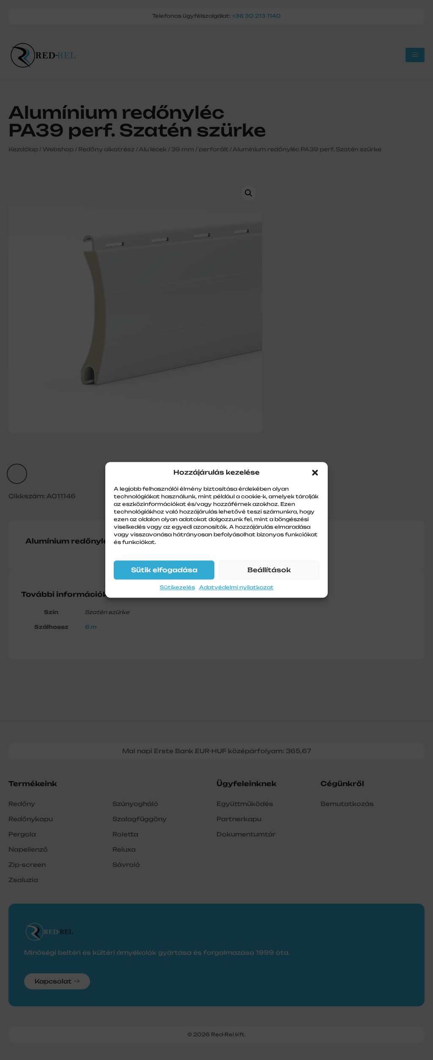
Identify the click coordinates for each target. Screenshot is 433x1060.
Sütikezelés (177, 588)
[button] (315, 472)
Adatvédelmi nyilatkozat (236, 588)
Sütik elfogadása (164, 570)
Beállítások (269, 570)
